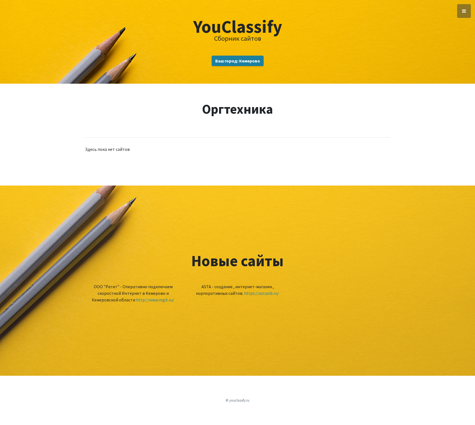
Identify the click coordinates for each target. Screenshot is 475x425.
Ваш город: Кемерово (237, 61)
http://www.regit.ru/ (155, 300)
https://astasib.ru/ (261, 293)
